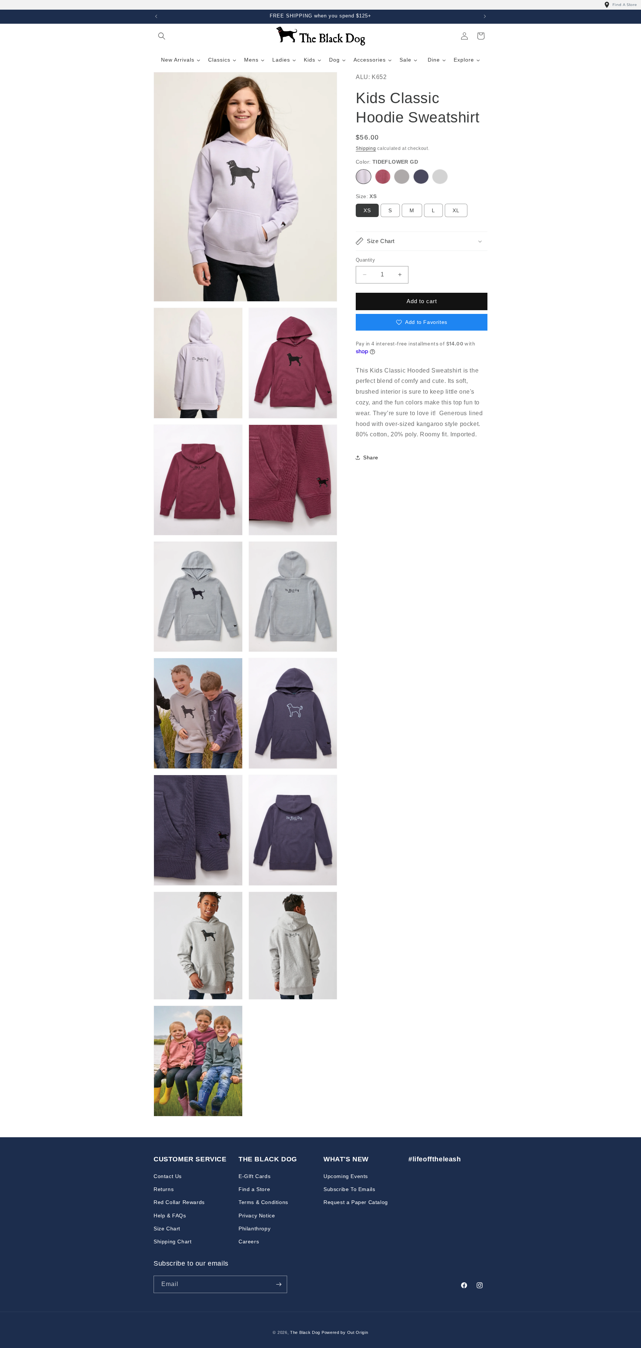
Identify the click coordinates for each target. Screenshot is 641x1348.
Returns (164, 1189)
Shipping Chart (172, 1241)
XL (456, 210)
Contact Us (168, 1176)
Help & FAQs (170, 1216)
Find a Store (254, 1189)
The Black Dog (305, 1332)
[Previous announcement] (156, 16)
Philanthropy (254, 1228)
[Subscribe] (278, 1284)
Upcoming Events (345, 1176)
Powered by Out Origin (345, 1332)
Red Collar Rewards (179, 1202)
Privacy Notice (257, 1216)
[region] (320, 5)
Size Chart (167, 1228)
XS (367, 210)
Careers (249, 1241)
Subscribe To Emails (349, 1189)
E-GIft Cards (254, 1176)
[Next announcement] (485, 16)
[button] (162, 36)
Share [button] (370, 457)
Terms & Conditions (263, 1202)
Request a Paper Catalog (355, 1202)
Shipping (366, 148)
